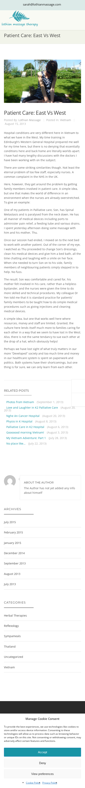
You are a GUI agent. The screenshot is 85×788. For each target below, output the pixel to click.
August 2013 (12, 574)
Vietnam (65, 120)
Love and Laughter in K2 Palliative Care (32, 407)
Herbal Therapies (15, 615)
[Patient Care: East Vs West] (42, 64)
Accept (42, 752)
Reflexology (11, 626)
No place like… (16, 443)
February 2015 (13, 532)
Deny (42, 763)
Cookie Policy (33, 782)
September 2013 (15, 563)
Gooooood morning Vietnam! (25, 432)
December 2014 (14, 553)
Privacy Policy (49, 782)
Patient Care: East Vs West (35, 112)
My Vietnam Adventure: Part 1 (26, 438)
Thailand (10, 646)
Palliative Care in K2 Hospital (25, 427)
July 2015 (10, 522)
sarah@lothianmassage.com (42, 4)
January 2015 (12, 543)
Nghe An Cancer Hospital (23, 416)
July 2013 (10, 584)
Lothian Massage (29, 120)
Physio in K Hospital (19, 421)
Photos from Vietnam (20, 402)
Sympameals (12, 636)
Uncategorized (13, 657)
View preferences (42, 774)
